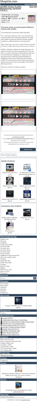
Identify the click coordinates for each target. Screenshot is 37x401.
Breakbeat (4, 273)
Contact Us (4, 292)
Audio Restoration (6, 262)
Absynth (3, 241)
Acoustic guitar (5, 252)
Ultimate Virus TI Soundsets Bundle (14, 323)
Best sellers (4, 285)
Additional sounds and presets (10, 255)
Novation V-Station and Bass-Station (14, 327)
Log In (27, 4)
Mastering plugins (12, 16)
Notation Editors (6, 343)
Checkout (33, 4)
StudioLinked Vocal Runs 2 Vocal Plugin (15, 320)
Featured (3, 287)
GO (35, 278)
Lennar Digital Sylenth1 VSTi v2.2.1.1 (14, 325)
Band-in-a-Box (5, 266)
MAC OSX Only (6, 339)
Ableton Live (4, 239)
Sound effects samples (20, 397)
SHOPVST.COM (25, 400)
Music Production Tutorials (9, 341)
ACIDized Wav (5, 246)
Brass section (5, 271)
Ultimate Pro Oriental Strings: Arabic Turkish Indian (18, 322)
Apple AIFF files (5, 261)
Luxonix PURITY (8, 318)
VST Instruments (6, 348)
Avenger (3, 264)
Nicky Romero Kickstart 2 (11, 332)
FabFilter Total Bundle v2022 (11, 331)
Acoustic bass (5, 248)
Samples (3, 345)
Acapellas (4, 243)
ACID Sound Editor (7, 244)
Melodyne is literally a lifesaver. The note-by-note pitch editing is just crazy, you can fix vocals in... (18, 374)
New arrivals (5, 283)
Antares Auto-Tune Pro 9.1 (11, 329)
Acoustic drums (6, 250)
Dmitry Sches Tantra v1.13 (11, 334)
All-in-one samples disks (8, 257)
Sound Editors (5, 346)
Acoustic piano (5, 253)
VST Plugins (15, 15)
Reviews (3, 291)
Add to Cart (28, 149)
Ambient (3, 259)
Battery (3, 268)
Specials (3, 289)
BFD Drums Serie (6, 270)
